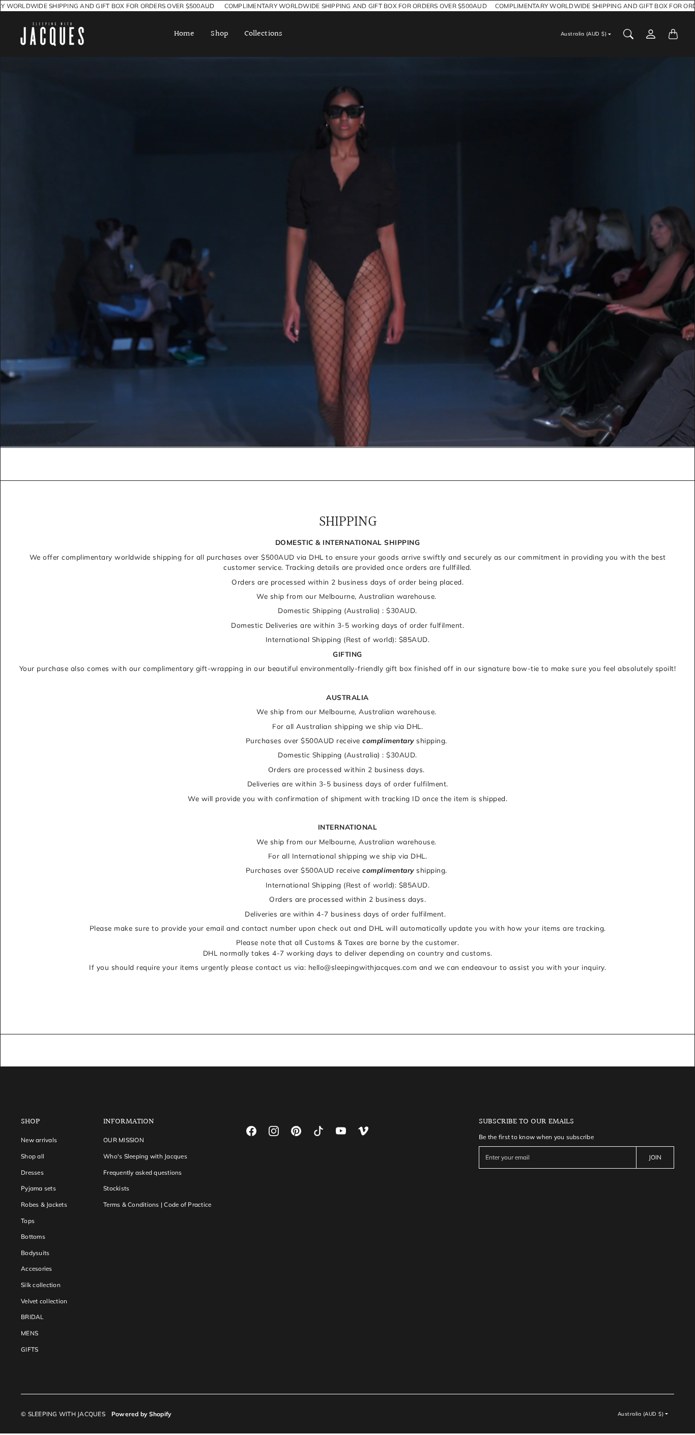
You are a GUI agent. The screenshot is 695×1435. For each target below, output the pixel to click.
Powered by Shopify (141, 1414)
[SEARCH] (628, 34)
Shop (219, 34)
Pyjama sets (38, 1188)
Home (184, 34)
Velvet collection (44, 1301)
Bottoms (33, 1236)
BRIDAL (32, 1317)
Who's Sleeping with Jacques (145, 1156)
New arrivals (39, 1140)
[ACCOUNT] (651, 34)
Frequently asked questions (142, 1172)
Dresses (32, 1172)
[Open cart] (673, 34)
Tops (28, 1221)
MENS (29, 1333)
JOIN (655, 1157)
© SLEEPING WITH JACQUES (63, 1414)
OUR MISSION (123, 1140)
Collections (263, 34)
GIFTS (29, 1349)
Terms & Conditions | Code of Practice (157, 1204)
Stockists (116, 1188)
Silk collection (41, 1285)
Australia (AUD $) (584, 33)
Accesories (36, 1268)
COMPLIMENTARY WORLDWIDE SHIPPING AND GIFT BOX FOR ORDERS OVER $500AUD (349, 6)
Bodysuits (35, 1253)
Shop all (32, 1156)
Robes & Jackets (44, 1204)
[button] (251, 1131)
